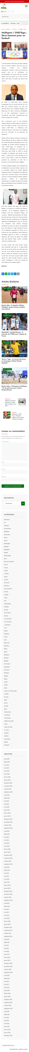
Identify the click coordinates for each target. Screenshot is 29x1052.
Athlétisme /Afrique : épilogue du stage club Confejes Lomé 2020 (10, 402)
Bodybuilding (7, 555)
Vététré (6, 742)
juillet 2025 (7, 798)
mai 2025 (6, 804)
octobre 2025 (7, 789)
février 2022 (7, 921)
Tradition (6, 733)
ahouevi (8, 29)
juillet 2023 (7, 870)
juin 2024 (6, 837)
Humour (6, 615)
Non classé (7, 663)
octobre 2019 (7, 1005)
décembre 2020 (8, 963)
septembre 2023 (8, 864)
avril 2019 (6, 1023)
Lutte (5, 639)
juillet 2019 (7, 1014)
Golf (5, 600)
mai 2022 (6, 912)
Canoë (6, 564)
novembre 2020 (8, 966)
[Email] (18, 274)
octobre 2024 (7, 825)
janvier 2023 (7, 888)
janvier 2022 (7, 924)
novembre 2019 (8, 1002)
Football (6, 594)
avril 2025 (6, 807)
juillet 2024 (7, 834)
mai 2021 (6, 948)
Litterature (6, 633)
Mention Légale (23, 1049)
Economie (6, 582)
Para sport (6, 670)
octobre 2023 (7, 861)
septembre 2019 (8, 1008)
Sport (25, 29)
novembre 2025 (8, 786)
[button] (26, 6)
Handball (6, 606)
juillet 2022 (7, 906)
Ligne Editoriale (14, 1049)
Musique (6, 658)
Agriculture (7, 519)
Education (6, 585)
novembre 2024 (8, 822)
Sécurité (6, 697)
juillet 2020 (7, 978)
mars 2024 (7, 846)
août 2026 (7, 759)
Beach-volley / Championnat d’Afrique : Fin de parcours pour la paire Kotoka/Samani (14, 388)
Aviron (5, 540)
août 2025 (6, 795)
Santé (5, 688)
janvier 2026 (7, 780)
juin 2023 (6, 873)
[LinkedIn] (15, 274)
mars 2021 (6, 954)
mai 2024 (6, 840)
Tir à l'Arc (6, 730)
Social (5, 703)
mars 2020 (7, 990)
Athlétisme (6, 531)
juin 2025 (6, 801)
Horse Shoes (7, 612)
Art (5, 522)
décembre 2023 (8, 855)
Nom (3, 462)
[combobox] (14, 16)
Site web (4, 476)
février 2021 (7, 957)
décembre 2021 (8, 927)
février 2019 (7, 1029)
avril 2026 (6, 771)
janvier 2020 (7, 996)
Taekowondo (7, 712)
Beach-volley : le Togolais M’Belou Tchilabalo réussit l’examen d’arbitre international (13, 307)
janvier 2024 (7, 852)
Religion (6, 676)
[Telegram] (9, 274)
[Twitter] (12, 274)
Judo (5, 627)
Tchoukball (7, 715)
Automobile (7, 534)
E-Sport (6, 579)
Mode (5, 651)
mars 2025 (7, 810)
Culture (6, 570)
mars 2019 (6, 1026)
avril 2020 (6, 987)
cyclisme (6, 573)
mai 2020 (6, 984)
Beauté (6, 552)
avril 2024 (6, 843)
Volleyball (9, 288)
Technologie (7, 718)
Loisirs (5, 636)
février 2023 (7, 885)
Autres (5, 537)
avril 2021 (6, 951)
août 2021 (6, 939)
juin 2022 (6, 909)
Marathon (6, 646)
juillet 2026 (7, 762)
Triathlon (6, 736)
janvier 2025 (7, 816)
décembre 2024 (8, 819)
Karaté (5, 630)
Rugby (5, 679)
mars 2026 (7, 774)
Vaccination (7, 739)
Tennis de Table (8, 727)
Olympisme (7, 667)
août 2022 (6, 903)
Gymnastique (7, 603)
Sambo (6, 682)
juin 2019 (6, 1017)
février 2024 (7, 849)
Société (6, 706)
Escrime (6, 591)
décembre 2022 (8, 891)
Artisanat (6, 525)
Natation (6, 661)
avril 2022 (6, 915)
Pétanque (6, 673)
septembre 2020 (8, 972)
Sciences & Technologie (10, 691)
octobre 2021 (7, 933)
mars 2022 (7, 918)
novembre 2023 (8, 858)
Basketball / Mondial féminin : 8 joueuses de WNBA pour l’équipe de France (14, 334)
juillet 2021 (6, 942)
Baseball (6, 546)
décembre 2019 (8, 999)
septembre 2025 (8, 792)
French (4, 11)
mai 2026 (6, 768)
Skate (5, 700)
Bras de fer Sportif (9, 561)
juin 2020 (6, 981)
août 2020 (7, 975)
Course (6, 567)
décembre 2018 (8, 1035)
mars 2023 (7, 882)
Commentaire (6, 441)
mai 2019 (6, 1020)
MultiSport (21, 29)
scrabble (6, 694)
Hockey (6, 609)
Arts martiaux (7, 528)
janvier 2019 (7, 1032)
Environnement (8, 588)
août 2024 (6, 831)
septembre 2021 (8, 936)
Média (5, 648)
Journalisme (7, 624)
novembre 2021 (8, 930)
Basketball (6, 315)
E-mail (4, 469)
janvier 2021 (7, 960)
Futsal (5, 597)
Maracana (6, 642)
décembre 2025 (8, 783)
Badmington (7, 543)
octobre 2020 (7, 969)
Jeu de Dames (8, 618)
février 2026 (7, 777)
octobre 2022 (7, 897)
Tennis (8, 342)
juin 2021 (6, 945)
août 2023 (6, 867)
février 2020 (7, 993)
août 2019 (6, 1011)
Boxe (5, 558)
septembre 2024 (8, 828)
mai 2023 (6, 876)
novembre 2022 (8, 894)
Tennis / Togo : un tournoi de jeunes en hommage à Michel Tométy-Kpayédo (14, 361)
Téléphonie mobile (9, 721)
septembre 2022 (8, 900)
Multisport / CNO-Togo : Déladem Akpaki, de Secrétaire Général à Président (18, 416)
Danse (5, 576)
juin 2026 (6, 765)
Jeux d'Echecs (8, 621)
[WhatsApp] (6, 274)
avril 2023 (6, 879)
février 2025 (7, 813)
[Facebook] (3, 274)
